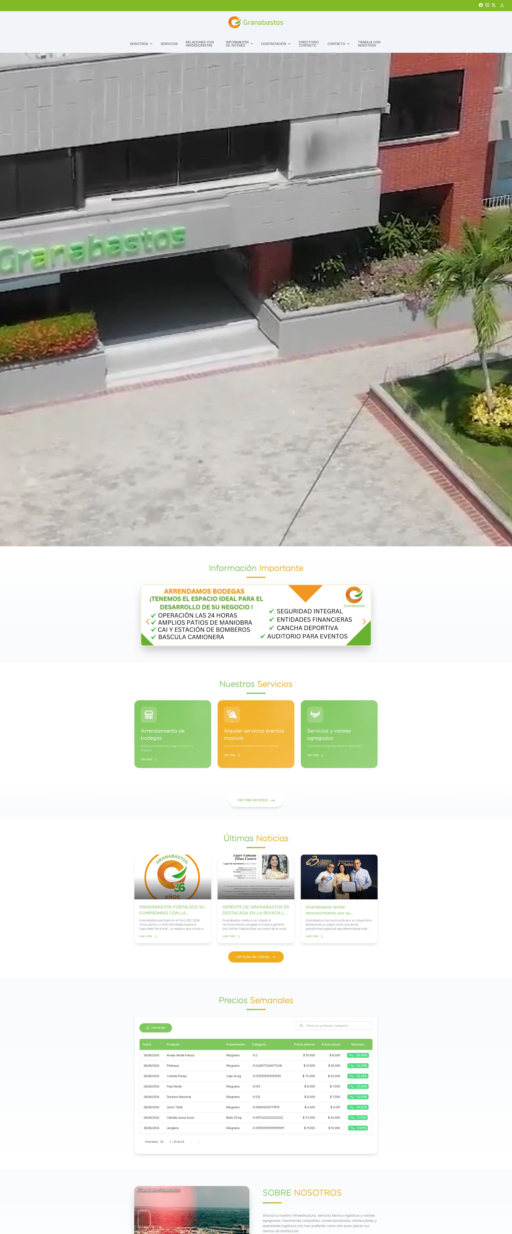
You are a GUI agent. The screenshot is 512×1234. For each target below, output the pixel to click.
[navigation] (147, 621)
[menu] (256, 43)
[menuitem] (141, 44)
